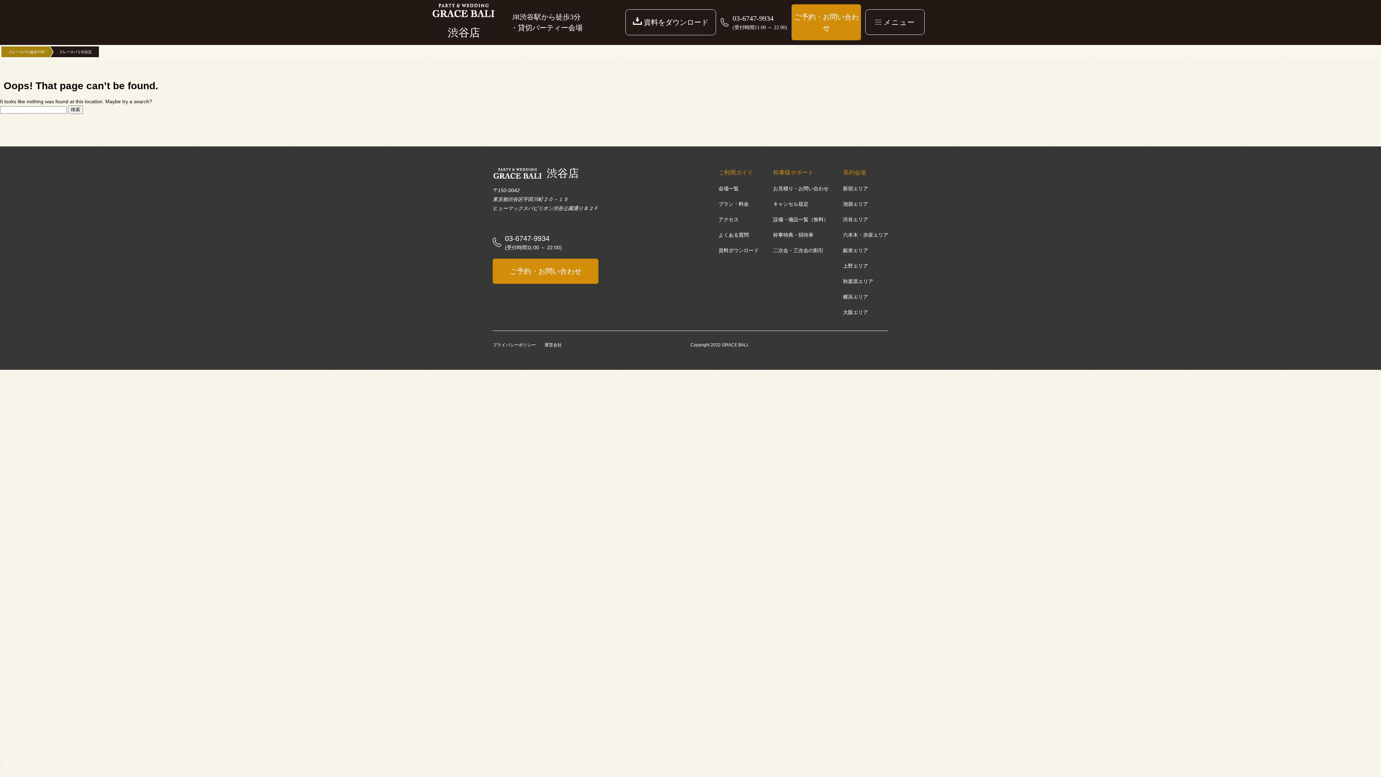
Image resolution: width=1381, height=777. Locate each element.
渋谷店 (563, 173)
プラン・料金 (734, 204)
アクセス (729, 219)
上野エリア (855, 266)
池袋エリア (855, 204)
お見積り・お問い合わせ (801, 188)
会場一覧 (729, 188)
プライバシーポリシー (514, 344)
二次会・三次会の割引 (798, 250)
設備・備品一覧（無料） (801, 219)
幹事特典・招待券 (793, 235)
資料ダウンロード (739, 250)
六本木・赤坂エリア (865, 235)
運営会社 (553, 344)
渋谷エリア (855, 219)
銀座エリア (855, 250)
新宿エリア (855, 188)
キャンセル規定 (790, 204)
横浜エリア (855, 297)
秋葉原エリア (858, 281)
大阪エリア (855, 312)
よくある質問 (734, 235)
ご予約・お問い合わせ (826, 22)
